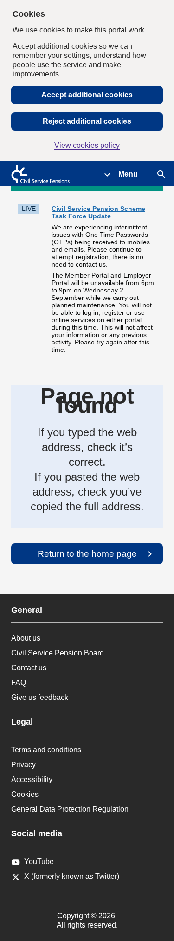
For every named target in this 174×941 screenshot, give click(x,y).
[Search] (161, 173)
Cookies (25, 794)
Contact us (28, 668)
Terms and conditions (46, 750)
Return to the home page (87, 554)
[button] (120, 173)
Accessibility (31, 779)
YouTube (39, 861)
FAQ (18, 683)
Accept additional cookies (87, 95)
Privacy (23, 765)
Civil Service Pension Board (57, 653)
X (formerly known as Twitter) (71, 876)
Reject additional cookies (87, 121)
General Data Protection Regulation (70, 809)
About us (25, 638)
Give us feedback (39, 697)
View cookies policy (87, 145)
